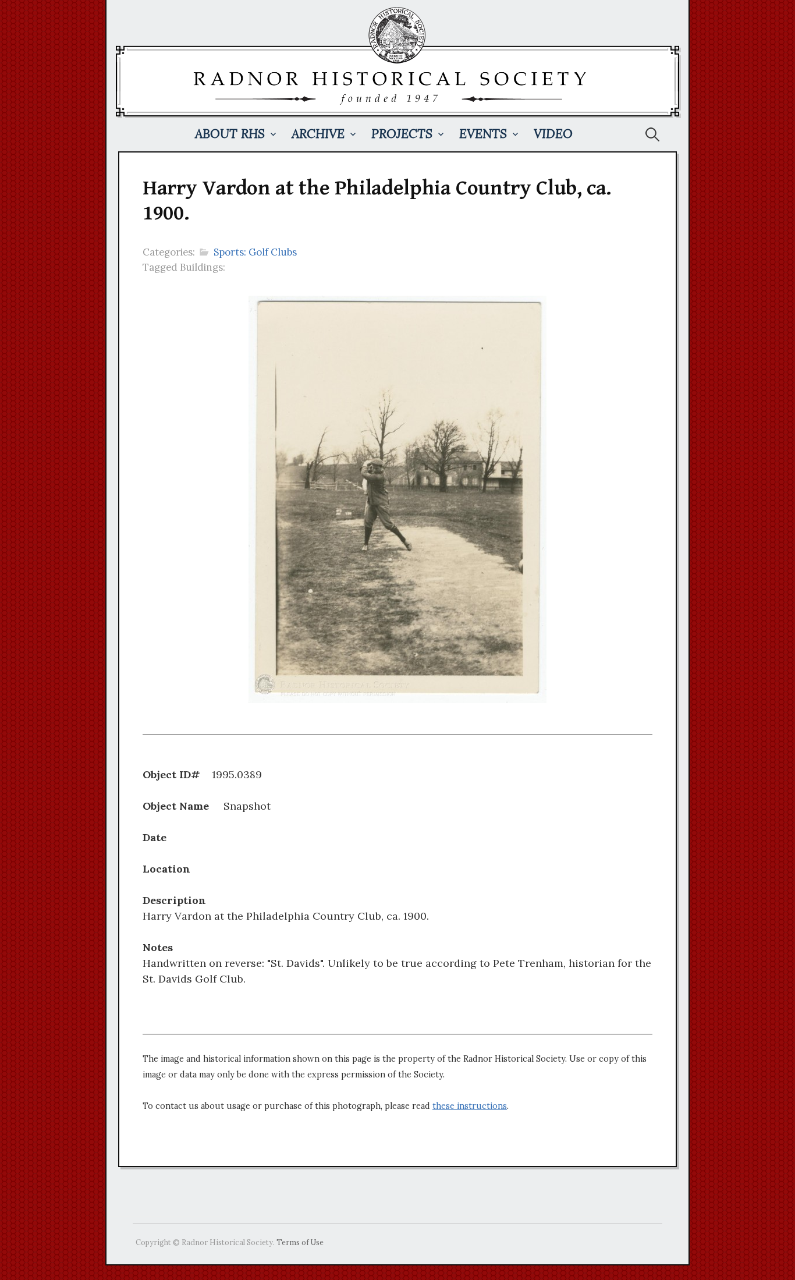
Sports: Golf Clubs (255, 252)
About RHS (230, 133)
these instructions (469, 1106)
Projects (401, 133)
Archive (318, 133)
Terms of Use (300, 1242)
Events (483, 133)
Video (553, 133)
